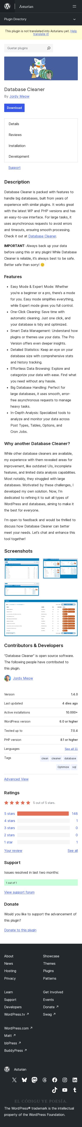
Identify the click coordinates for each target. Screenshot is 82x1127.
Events (48, 1000)
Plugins (48, 971)
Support (14, 167)
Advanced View (16, 779)
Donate (51, 1007)
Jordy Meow (19, 96)
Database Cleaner (42, 236)
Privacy (10, 978)
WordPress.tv (16, 1014)
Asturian (20, 1069)
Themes (49, 963)
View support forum (19, 892)
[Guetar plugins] (49, 48)
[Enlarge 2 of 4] (72, 564)
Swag (49, 1014)
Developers (13, 1007)
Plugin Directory (15, 19)
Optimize (63, 767)
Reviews (15, 135)
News (8, 963)
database (70, 758)
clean (44, 758)
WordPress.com (18, 1028)
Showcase (51, 956)
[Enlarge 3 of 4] (34, 588)
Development (19, 156)
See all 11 (71, 748)
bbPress (12, 1043)
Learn (8, 992)
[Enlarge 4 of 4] (72, 605)
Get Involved (53, 992)
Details (14, 124)
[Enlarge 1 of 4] (34, 564)
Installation (17, 146)
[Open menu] (75, 6)
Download (14, 108)
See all (73, 850)
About (8, 956)
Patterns (49, 978)
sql (74, 767)
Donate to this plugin (20, 930)
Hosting (10, 971)
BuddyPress (15, 1050)
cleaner (56, 758)
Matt (10, 1035)
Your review (13, 850)
